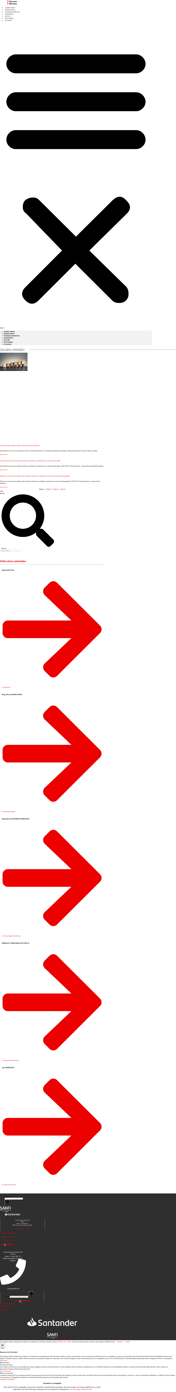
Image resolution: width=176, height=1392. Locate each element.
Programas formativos (12, 336)
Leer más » (4, 454)
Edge (78, 1389)
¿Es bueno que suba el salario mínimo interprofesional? (20, 445)
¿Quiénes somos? (9, 332)
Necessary (6, 1363)
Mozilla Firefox (86, 1389)
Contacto (5, 1240)
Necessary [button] (3, 1360)
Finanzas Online (9, 334)
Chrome (73, 1389)
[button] (76, 176)
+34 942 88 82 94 (22, 1228)
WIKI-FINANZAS (8, 342)
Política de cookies (8, 1237)
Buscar (2, 493)
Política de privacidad (9, 1233)
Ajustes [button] (120, 1342)
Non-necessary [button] (5, 1371)
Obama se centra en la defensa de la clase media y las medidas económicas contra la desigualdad (35, 476)
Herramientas (8, 338)
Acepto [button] (127, 1342)
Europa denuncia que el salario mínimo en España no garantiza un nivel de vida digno (30, 461)
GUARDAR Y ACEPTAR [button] (7, 1379)
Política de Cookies (64, 1342)
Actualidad (8, 20)
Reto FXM (7, 340)
